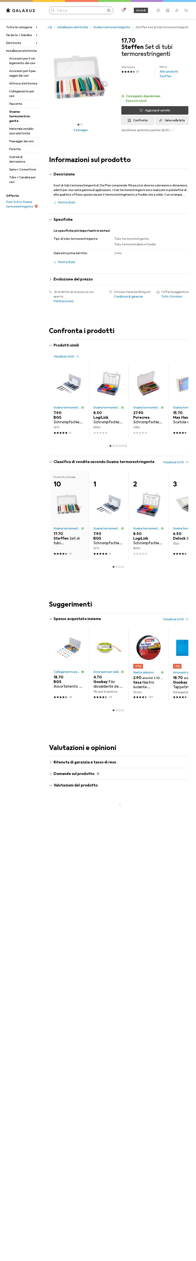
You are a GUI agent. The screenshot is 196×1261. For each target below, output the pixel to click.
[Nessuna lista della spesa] (177, 10)
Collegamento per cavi (21, 93)
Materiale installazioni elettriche (21, 131)
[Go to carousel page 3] (117, 446)
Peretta (15, 149)
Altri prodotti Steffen (169, 71)
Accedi (141, 10)
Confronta (140, 120)
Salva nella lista (175, 120)
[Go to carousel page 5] (123, 446)
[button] (154, 98)
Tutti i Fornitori (171, 297)
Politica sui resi (64, 301)
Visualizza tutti (64, 356)
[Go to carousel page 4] (120, 446)
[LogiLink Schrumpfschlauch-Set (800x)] (109, 401)
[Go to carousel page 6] (126, 446)
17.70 (128, 40)
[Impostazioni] (123, 10)
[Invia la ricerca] (53, 10)
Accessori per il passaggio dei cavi (23, 73)
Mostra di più (66, 202)
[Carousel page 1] (110, 446)
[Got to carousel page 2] (81, 125)
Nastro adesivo (143, 672)
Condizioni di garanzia (128, 297)
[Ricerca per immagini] (108, 10)
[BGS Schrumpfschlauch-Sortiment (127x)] (69, 401)
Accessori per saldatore (107, 672)
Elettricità (13, 43)
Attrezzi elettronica (23, 83)
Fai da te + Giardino (19, 35)
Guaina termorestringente (20, 116)
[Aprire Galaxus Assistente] (158, 10)
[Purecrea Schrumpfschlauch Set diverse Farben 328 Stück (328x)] (148, 401)
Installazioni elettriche (21, 51)
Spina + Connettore (22, 169)
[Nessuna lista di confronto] (168, 10)
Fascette (15, 104)
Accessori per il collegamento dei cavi (22, 61)
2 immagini (81, 130)
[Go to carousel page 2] (113, 446)
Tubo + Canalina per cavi (22, 179)
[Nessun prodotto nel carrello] (186, 10)
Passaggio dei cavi (21, 141)
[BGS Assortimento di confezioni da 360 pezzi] (69, 665)
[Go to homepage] (20, 10)
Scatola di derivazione (17, 159)
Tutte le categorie (19, 27)
